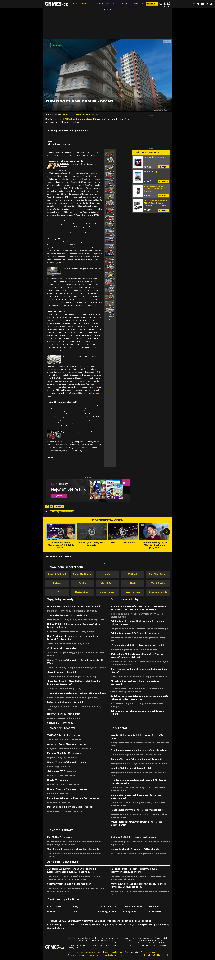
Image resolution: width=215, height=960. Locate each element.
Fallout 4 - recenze (57, 793)
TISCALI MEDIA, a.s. (95, 955)
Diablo (132, 583)
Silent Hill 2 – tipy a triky (60, 723)
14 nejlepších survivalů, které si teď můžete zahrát (137, 810)
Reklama (71, 952)
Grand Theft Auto (82, 574)
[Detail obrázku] (109, 153)
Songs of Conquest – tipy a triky (64, 688)
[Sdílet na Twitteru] (51, 506)
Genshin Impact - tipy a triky (62, 672)
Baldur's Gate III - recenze (61, 775)
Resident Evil (82, 592)
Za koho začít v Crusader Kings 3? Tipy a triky (71, 676)
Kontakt (113, 952)
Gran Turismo (133, 592)
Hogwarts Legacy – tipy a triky (63, 714)
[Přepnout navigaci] (165, 4)
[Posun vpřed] (166, 531)
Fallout (57, 583)
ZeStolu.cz (130, 921)
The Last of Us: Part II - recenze (64, 740)
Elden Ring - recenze (58, 766)
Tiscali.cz (52, 921)
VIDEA (115, 4)
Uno (75, 911)
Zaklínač (132, 574)
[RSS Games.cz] (211, 4)
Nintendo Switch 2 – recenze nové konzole (133, 837)
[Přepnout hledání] (161, 4)
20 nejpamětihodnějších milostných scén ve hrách (137, 645)
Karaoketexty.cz (55, 924)
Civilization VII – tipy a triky (61, 648)
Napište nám (151, 952)
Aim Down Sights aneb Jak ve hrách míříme (133, 650)
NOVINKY (106, 4)
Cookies (88, 952)
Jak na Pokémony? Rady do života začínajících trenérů (76, 667)
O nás (120, 952)
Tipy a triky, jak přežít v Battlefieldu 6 (67, 615)
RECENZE (75, 4)
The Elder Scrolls (158, 574)
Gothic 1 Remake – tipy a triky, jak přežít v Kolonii (73, 606)
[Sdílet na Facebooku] (47, 506)
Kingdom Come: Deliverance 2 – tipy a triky (70, 632)
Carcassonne (54, 906)
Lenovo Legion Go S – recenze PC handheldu (134, 849)
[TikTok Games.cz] (207, 4)
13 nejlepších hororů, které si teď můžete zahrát (136, 759)
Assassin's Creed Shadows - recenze (67, 744)
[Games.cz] (56, 4)
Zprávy (62, 921)
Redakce (79, 952)
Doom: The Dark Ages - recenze (64, 811)
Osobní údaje (97, 952)
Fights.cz (108, 924)
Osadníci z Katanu (107, 906)
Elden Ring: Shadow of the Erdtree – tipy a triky (72, 697)
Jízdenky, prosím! (107, 911)
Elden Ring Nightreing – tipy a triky (66, 702)
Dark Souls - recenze (58, 802)
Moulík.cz (96, 924)
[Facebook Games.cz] (194, 4)
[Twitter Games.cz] (198, 4)
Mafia (107, 574)
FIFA (57, 592)
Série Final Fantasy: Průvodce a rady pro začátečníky (138, 676)
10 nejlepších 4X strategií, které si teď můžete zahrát (138, 763)
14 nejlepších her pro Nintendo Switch (131, 768)
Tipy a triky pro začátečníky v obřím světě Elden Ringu (76, 693)
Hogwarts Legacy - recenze (62, 757)
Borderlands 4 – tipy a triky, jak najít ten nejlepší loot (75, 620)
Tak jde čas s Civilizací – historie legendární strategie (139, 629)
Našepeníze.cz (146, 924)
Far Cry (82, 583)
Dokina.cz (119, 924)
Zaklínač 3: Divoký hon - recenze (64, 735)
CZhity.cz (131, 924)
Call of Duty (107, 583)
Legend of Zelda (158, 592)
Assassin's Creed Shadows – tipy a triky (68, 644)
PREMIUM (152, 4)
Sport (71, 921)
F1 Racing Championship (78, 119)
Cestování (87, 921)
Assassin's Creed (57, 574)
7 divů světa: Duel (132, 906)
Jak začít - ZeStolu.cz (62, 861)
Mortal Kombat (107, 592)
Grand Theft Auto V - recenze (63, 784)
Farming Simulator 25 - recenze (64, 753)
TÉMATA (96, 4)
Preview (64, 114)
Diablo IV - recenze (57, 780)
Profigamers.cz (115, 921)
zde (97, 393)
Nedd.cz (85, 924)
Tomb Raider (158, 583)
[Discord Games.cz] (202, 4)
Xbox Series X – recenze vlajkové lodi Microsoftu (73, 849)
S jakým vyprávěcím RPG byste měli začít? (69, 884)
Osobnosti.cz (144, 921)
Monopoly (153, 906)
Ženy (78, 921)
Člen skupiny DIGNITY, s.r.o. (114, 955)
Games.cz (100, 921)
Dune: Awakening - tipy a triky (63, 718)
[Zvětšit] (57, 166)
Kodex (107, 952)
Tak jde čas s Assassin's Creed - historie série (134, 633)
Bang (75, 906)
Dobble (51, 911)
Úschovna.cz (72, 924)
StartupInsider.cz (56, 928)
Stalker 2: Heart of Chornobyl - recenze (68, 762)
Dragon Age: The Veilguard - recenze (67, 789)
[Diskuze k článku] (97, 114)
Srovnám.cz (161, 924)
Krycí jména (129, 911)
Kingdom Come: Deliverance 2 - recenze (69, 748)
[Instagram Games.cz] (153, 955)
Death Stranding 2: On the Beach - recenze (70, 807)
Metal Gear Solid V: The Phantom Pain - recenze (73, 798)
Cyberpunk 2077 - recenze (61, 771)
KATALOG (86, 4)
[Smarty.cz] (87, 490)
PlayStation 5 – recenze (59, 837)
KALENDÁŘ (125, 4)
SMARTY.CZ (138, 4)
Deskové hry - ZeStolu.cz (65, 899)
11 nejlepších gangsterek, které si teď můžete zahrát (138, 750)
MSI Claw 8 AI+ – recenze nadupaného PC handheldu (138, 853)
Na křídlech (154, 911)
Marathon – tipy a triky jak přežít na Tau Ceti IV (72, 611)
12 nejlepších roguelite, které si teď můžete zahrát (137, 754)
